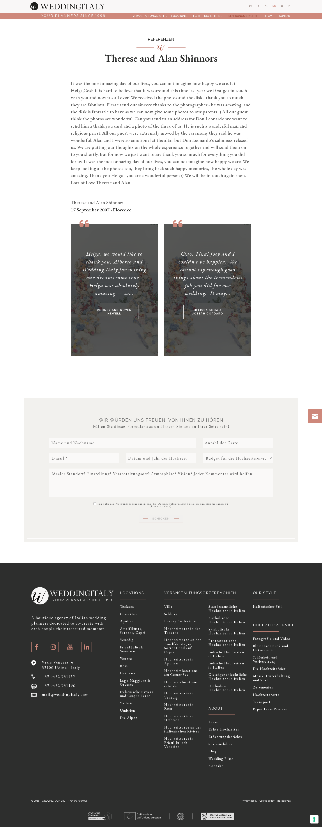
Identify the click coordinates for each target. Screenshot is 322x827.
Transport (262, 702)
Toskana (127, 607)
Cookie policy (267, 800)
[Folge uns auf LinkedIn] (86, 647)
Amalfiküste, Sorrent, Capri (132, 631)
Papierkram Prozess (270, 709)
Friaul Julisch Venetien (131, 649)
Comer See (129, 614)
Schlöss (170, 614)
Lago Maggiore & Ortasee (135, 683)
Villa (168, 607)
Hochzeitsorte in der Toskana (182, 631)
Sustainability (220, 744)
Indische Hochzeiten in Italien (226, 665)
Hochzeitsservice (274, 625)
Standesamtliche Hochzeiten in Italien (227, 609)
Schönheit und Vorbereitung (265, 659)
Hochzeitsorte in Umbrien (179, 718)
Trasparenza (284, 800)
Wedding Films (221, 759)
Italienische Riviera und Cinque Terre (137, 694)
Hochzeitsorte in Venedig (179, 695)
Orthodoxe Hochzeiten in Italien (227, 688)
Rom (124, 666)
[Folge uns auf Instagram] (53, 647)
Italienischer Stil (267, 607)
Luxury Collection (180, 621)
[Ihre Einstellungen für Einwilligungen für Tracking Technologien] (314, 819)
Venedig (127, 640)
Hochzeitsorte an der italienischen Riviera (182, 729)
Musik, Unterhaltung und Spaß (271, 678)
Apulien (127, 621)
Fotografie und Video (271, 639)
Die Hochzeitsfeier (269, 669)
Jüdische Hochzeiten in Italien (226, 654)
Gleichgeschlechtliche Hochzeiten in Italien (227, 677)
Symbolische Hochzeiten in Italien (227, 631)
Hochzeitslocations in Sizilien (181, 684)
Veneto (126, 659)
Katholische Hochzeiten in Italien (227, 620)
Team (268, 16)
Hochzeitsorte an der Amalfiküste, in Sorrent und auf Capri (182, 646)
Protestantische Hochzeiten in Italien (227, 643)
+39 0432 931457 (59, 676)
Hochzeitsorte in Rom (179, 707)
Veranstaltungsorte (149, 16)
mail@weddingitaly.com (65, 694)
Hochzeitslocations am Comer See (181, 673)
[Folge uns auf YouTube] (70, 647)
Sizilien (126, 703)
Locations (178, 16)
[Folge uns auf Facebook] (36, 647)
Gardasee (128, 673)
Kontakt (285, 16)
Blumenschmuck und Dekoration (270, 648)
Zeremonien (263, 687)
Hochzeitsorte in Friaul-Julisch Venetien (179, 743)
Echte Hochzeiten (206, 16)
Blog (212, 751)
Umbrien (127, 711)
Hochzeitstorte (266, 695)
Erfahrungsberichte (242, 16)
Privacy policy (160, 506)
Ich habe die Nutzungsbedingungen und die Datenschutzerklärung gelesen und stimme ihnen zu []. (162, 505)
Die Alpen (129, 718)
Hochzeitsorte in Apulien (179, 661)
